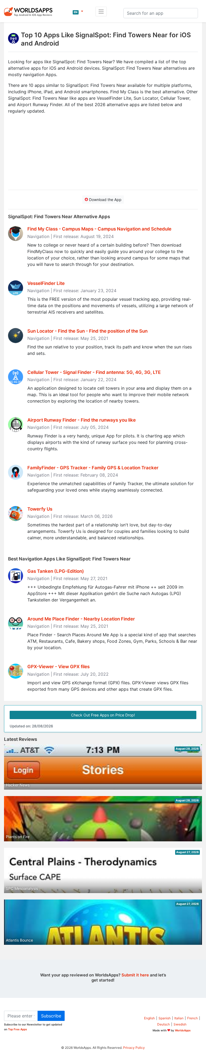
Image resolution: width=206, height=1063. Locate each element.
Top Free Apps (17, 1029)
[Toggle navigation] (101, 11)
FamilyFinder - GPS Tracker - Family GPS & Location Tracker (93, 467)
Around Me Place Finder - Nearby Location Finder (81, 619)
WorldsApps (183, 1030)
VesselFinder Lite (46, 283)
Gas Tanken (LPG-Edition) (55, 571)
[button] (78, 11)
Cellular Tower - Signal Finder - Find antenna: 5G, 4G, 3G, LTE (94, 372)
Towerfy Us (39, 509)
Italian (178, 1018)
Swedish (180, 1024)
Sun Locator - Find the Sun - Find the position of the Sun (87, 331)
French (192, 1018)
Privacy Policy (134, 1048)
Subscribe (51, 1016)
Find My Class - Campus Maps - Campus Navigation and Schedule (99, 229)
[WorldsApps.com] (30, 11)
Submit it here (135, 974)
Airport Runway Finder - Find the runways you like (81, 420)
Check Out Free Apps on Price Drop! (103, 715)
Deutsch (163, 1024)
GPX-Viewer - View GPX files (58, 666)
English (149, 1018)
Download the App (105, 199)
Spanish (165, 1018)
